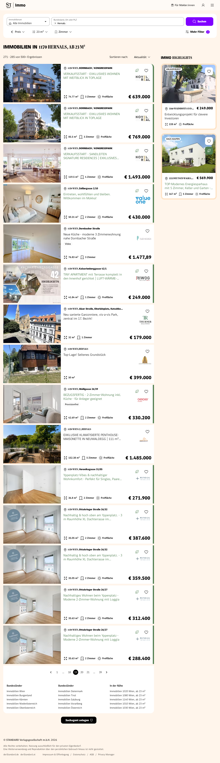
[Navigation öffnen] (212, 5)
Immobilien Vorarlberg (70, 703)
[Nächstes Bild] (55, 83)
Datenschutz (79, 754)
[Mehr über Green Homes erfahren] (137, 70)
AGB (92, 754)
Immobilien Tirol (67, 695)
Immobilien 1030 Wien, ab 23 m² (127, 707)
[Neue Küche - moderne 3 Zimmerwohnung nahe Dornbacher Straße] (78, 243)
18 (69, 672)
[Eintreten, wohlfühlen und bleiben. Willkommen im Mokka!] (78, 203)
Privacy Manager (106, 754)
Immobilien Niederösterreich (22, 703)
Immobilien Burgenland (19, 695)
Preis (18, 31)
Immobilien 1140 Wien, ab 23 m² (127, 699)
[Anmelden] (203, 5)
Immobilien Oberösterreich (21, 707)
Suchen (201, 21)
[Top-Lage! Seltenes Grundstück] (78, 364)
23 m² (40, 31)
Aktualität (140, 57)
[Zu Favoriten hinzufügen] (146, 70)
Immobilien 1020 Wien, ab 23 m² (127, 691)
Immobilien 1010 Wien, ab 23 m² (127, 703)
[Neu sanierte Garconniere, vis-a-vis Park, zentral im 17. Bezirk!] (78, 324)
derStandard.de (11, 754)
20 (81, 672)
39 (100, 672)
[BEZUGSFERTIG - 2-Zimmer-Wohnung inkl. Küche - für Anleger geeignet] (78, 404)
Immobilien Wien (16, 691)
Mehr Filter (199, 31)
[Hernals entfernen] (55, 23)
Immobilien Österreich (70, 707)
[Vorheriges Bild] (9, 83)
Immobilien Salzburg (69, 699)
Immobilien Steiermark (70, 691)
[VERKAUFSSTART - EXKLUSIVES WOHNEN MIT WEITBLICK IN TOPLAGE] (78, 83)
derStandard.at (27, 754)
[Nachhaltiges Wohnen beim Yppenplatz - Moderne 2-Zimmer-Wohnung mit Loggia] (78, 604)
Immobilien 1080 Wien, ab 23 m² (127, 695)
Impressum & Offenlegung (56, 754)
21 (88, 672)
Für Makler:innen (185, 5)
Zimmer (63, 31)
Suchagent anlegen (77, 720)
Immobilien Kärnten (17, 699)
